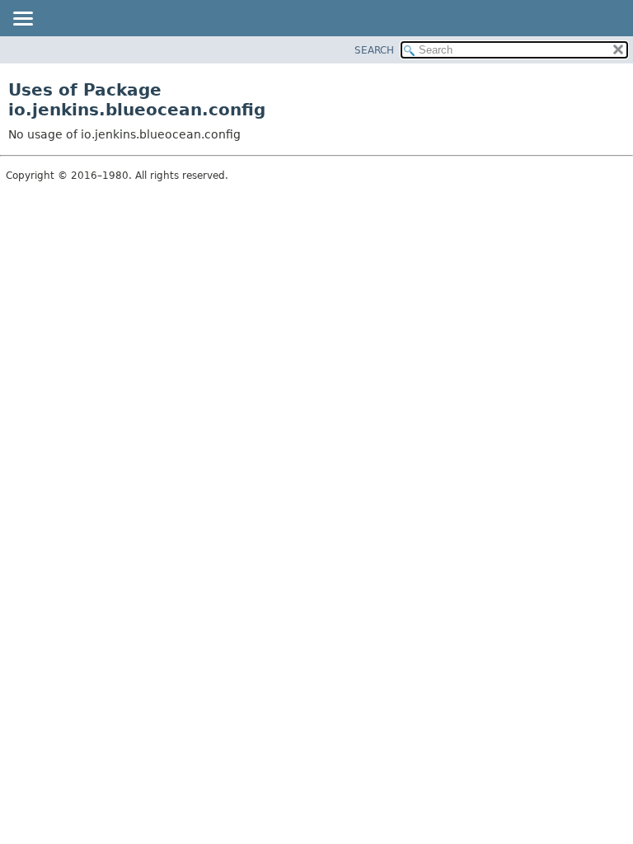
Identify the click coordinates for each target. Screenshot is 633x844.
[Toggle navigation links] (22, 19)
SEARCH (374, 50)
